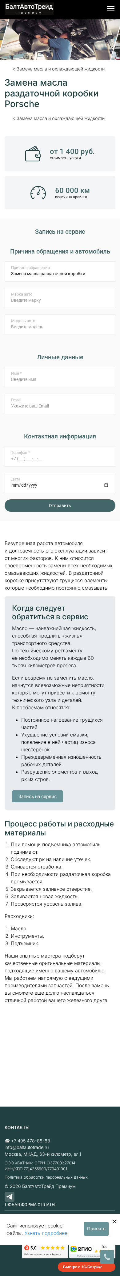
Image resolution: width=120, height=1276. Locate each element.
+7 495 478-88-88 (30, 1140)
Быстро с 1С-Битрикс (82, 1267)
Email (16, 400)
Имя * (16, 373)
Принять (96, 1228)
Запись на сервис (37, 796)
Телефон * (20, 452)
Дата (15, 479)
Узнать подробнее (46, 1233)
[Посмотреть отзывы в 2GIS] (92, 1250)
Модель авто (23, 320)
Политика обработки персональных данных (46, 1177)
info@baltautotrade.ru (27, 1147)
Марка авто (21, 294)
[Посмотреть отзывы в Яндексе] (45, 1250)
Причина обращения (30, 267)
